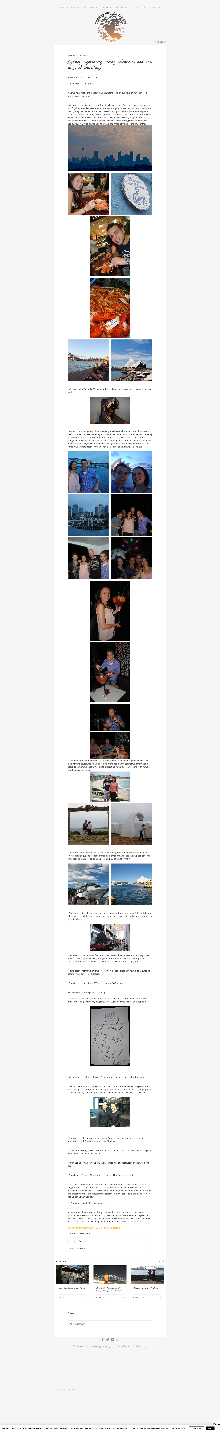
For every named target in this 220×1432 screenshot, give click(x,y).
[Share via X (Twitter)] (74, 1241)
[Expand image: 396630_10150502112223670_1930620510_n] (131, 360)
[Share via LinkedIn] (80, 1241)
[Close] (217, 1428)
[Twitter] (158, 42)
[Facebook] (155, 42)
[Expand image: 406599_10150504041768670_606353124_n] (88, 515)
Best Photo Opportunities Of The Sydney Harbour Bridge (108, 1289)
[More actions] (151, 55)
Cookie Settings (196, 1428)
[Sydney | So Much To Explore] (147, 1274)
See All (161, 1261)
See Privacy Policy (178, 1428)
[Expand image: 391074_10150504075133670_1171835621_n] (131, 824)
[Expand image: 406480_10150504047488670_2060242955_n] (131, 558)
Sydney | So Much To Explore (146, 1288)
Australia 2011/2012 (84, 1233)
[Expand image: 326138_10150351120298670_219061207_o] (88, 360)
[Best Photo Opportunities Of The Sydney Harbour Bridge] (110, 1274)
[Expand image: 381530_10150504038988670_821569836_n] (88, 558)
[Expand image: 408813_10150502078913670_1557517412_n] (131, 194)
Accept (210, 1428)
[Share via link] (85, 1241)
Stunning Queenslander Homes (72, 1288)
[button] (73, 8)
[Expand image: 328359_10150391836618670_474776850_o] (131, 472)
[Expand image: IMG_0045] (88, 824)
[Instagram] (164, 42)
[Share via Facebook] (69, 1241)
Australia (71, 1233)
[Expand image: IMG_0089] (131, 884)
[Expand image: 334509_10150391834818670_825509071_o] (88, 472)
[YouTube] (161, 42)
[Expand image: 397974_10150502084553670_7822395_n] (88, 194)
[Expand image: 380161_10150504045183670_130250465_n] (131, 515)
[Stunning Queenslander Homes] (72, 1274)
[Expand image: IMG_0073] (88, 884)
